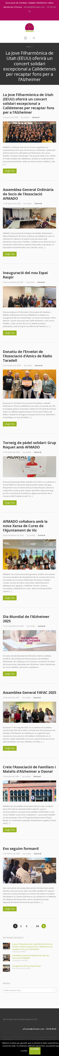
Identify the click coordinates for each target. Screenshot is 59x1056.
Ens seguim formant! (21, 848)
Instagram (27, 17)
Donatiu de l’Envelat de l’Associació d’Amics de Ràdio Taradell (27, 356)
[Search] (34, 38)
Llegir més (10, 171)
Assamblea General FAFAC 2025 (29, 692)
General (35, 117)
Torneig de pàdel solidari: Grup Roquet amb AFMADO (29, 444)
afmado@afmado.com (34, 7)
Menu (25, 39)
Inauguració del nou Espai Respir (25, 274)
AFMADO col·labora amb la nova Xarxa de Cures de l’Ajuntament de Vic (25, 526)
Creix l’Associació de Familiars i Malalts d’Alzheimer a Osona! (29, 769)
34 (37, 926)
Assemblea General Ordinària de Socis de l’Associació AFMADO (28, 194)
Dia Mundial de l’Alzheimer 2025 (26, 618)
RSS (33, 17)
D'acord (35, 1049)
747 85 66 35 (51, 1029)
